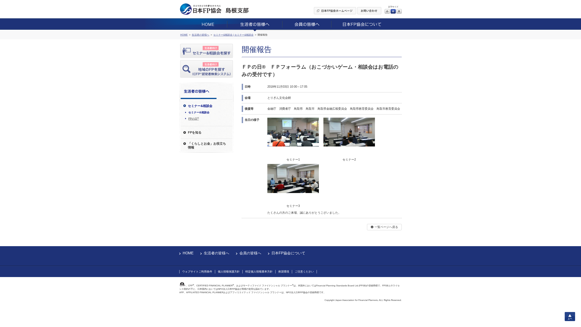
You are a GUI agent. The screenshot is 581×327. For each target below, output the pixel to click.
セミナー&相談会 (198, 112)
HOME (188, 253)
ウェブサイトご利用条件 (197, 271)
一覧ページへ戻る (386, 227)
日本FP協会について (288, 253)
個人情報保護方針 (229, 271)
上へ (569, 316)
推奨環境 (283, 271)
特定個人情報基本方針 (259, 271)
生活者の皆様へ (216, 253)
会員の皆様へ (250, 253)
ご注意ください (304, 271)
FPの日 (193, 118)
